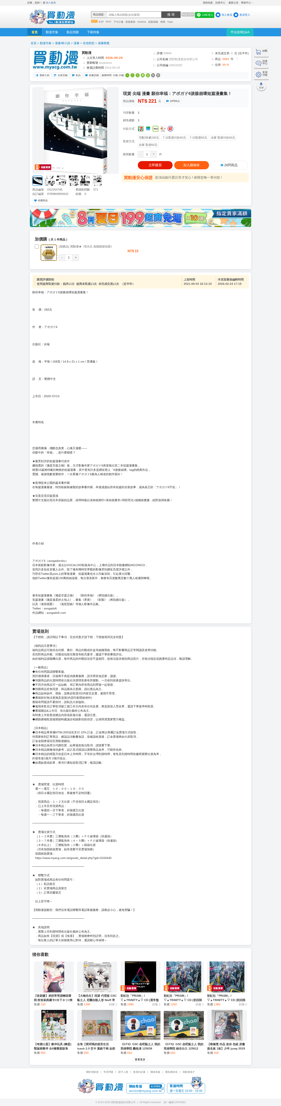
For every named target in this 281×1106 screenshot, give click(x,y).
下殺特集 (93, 32)
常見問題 (108, 1072)
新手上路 (123, 1072)
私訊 (78, 75)
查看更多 (140, 1059)
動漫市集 (52, 32)
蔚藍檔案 (153, 22)
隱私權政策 (171, 1072)
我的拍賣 (208, 2)
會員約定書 (139, 1072)
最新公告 (233, 2)
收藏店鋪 (94, 75)
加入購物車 (191, 165)
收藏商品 (43, 200)
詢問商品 (175, 101)
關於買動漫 (92, 1072)
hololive (141, 22)
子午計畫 (118, 22)
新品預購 (72, 32)
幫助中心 (246, 2)
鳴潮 (162, 22)
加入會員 (51, 2)
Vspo (170, 22)
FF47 (108, 22)
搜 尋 (171, 14)
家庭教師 (130, 22)
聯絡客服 (155, 1072)
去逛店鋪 (62, 75)
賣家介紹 (44, 75)
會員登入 (244, 14)
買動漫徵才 (188, 1072)
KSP (101, 22)
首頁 (34, 32)
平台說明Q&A (240, 32)
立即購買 (155, 165)
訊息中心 (220, 2)
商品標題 (98, 14)
